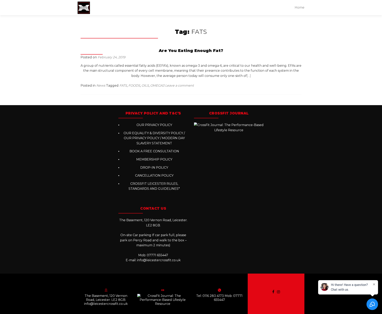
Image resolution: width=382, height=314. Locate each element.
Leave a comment (179, 85)
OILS (145, 85)
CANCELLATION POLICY (154, 175)
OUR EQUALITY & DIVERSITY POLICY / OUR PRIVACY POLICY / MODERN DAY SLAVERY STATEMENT (154, 138)
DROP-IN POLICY (154, 167)
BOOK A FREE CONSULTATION (154, 151)
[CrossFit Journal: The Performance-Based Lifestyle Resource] (229, 127)
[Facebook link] (273, 292)
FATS (123, 85)
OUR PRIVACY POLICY (154, 125)
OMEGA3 (157, 85)
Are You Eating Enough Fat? (191, 50)
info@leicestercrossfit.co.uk (159, 260)
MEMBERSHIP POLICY (154, 159)
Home (299, 7)
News (100, 85)
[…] (249, 76)
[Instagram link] (278, 292)
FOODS (134, 85)
